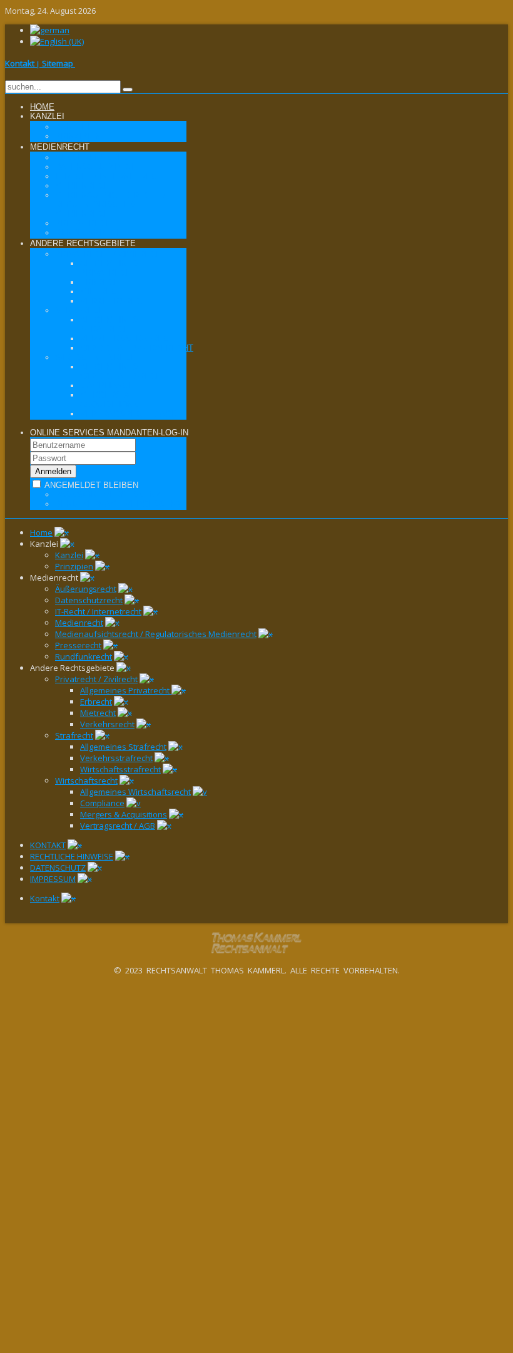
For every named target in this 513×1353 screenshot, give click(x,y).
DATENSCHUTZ (58, 867)
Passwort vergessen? (107, 494)
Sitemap (58, 63)
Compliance (102, 803)
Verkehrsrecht (107, 724)
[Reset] (128, 89)
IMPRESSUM (53, 878)
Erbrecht (96, 701)
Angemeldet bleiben (90, 485)
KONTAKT (48, 845)
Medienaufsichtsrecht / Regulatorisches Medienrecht (155, 634)
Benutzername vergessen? (118, 504)
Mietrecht (98, 712)
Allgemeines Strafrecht (123, 746)
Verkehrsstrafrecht (116, 758)
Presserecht (78, 645)
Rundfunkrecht (83, 656)
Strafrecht (74, 735)
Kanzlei (69, 555)
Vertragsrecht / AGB (117, 825)
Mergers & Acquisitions (123, 814)
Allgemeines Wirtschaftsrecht (135, 791)
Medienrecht (79, 622)
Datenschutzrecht (89, 600)
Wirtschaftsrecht (86, 780)
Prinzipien (74, 566)
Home (41, 532)
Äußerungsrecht (85, 588)
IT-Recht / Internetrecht (98, 611)
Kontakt (44, 898)
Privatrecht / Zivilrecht (96, 679)
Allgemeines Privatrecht (125, 690)
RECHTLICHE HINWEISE (71, 856)
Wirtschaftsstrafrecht (120, 769)
